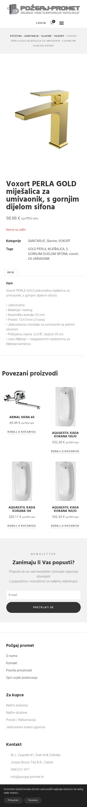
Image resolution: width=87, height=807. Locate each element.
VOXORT (59, 36)
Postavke (33, 800)
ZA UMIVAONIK (39, 259)
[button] (25, 23)
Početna (16, 36)
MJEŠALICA (56, 249)
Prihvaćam (13, 800)
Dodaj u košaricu (21, 431)
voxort (73, 254)
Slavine (46, 36)
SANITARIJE (31, 36)
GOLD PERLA (37, 249)
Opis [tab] (10, 272)
